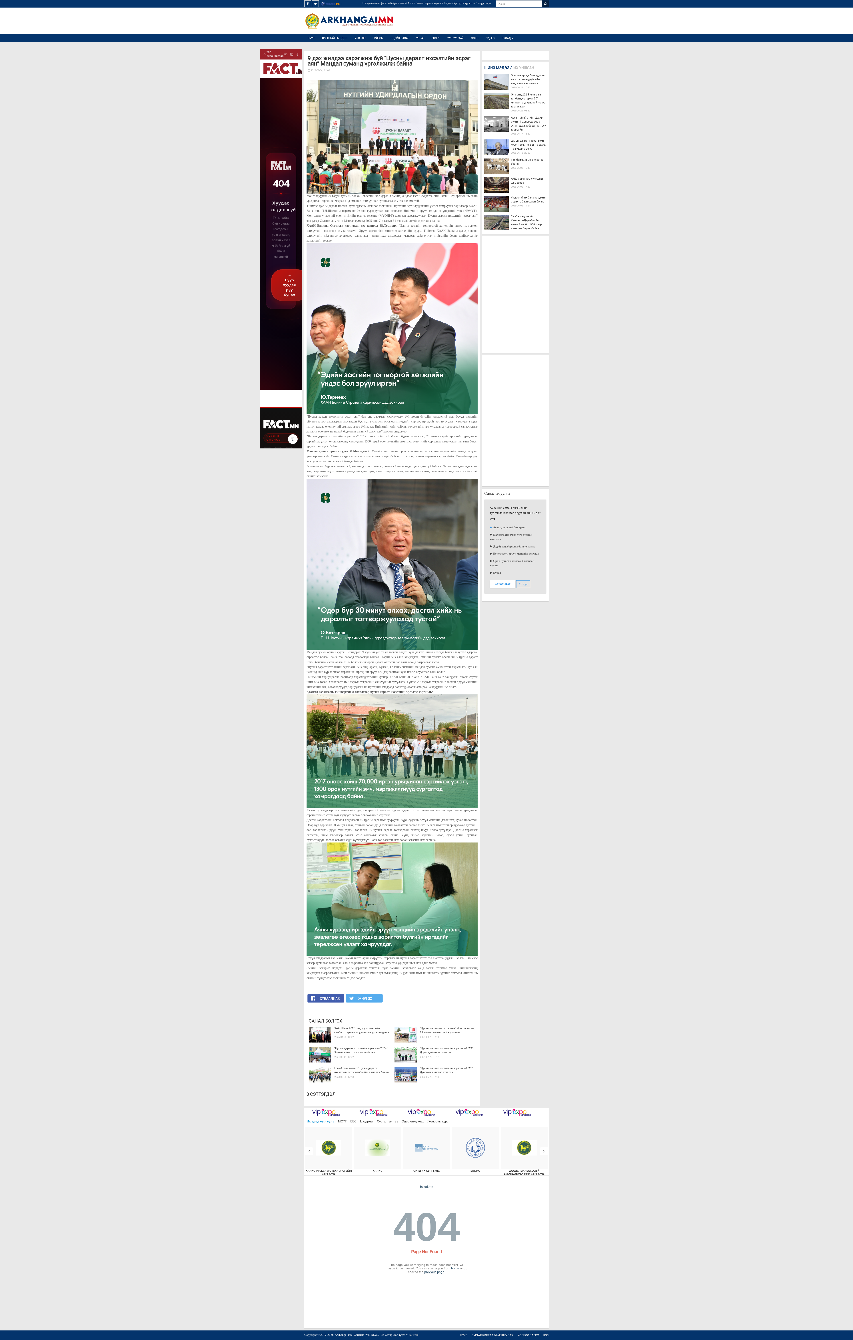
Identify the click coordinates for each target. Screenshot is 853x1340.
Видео (490, 38)
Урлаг (420, 38)
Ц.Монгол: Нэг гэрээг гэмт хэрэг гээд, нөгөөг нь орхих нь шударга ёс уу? (528, 144)
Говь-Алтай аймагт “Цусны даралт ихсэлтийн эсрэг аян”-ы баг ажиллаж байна (361, 1070)
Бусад (506, 38)
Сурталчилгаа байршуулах (492, 1335)
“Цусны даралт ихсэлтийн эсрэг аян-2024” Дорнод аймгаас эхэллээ (446, 1050)
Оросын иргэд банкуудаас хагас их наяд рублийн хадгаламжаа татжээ (528, 79)
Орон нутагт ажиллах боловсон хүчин (512, 563)
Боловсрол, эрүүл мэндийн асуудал (515, 553)
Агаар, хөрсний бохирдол (509, 527)
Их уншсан (523, 68)
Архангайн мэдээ (334, 38)
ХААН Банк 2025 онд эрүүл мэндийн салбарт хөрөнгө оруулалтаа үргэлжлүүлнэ (361, 1030)
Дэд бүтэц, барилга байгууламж (513, 546)
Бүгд (492, 518)
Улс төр (360, 38)
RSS (546, 1335)
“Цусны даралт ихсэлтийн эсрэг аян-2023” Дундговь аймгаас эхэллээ (446, 1070)
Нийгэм (378, 38)
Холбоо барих (528, 1335)
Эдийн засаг (400, 38)
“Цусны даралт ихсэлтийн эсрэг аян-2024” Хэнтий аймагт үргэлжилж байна (360, 1050)
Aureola (414, 1334)
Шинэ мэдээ (498, 68)
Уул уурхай (455, 38)
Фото (474, 38)
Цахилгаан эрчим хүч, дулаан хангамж (511, 537)
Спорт (435, 38)
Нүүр (311, 38)
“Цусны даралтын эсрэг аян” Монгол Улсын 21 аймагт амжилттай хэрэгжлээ (447, 1030)
